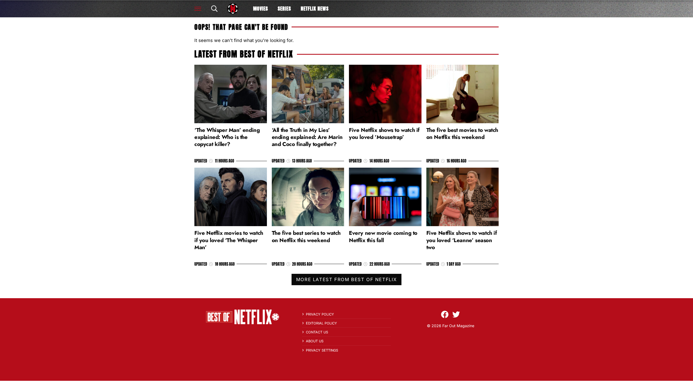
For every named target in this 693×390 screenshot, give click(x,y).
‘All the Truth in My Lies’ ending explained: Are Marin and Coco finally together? (307, 137)
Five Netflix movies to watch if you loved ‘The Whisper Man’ (228, 240)
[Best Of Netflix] (232, 8)
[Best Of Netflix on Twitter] (456, 314)
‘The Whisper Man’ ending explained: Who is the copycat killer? (227, 137)
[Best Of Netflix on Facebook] (445, 314)
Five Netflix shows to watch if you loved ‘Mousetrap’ (384, 133)
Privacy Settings (322, 350)
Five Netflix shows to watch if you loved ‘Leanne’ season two (461, 240)
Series (284, 8)
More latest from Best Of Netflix (346, 279)
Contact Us (317, 332)
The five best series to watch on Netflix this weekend (306, 236)
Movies (260, 8)
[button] (197, 9)
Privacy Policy (320, 314)
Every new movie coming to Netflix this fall (383, 236)
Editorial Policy (321, 323)
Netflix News (315, 8)
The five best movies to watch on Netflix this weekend (462, 133)
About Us (314, 341)
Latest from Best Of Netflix (243, 54)
